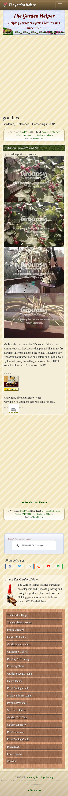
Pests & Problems (17, 703)
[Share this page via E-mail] (58, 566)
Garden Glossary (16, 724)
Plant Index (13, 746)
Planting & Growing (18, 659)
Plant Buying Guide (18, 688)
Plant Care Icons (16, 732)
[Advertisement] (34, 75)
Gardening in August (18, 644)
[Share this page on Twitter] (19, 566)
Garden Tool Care (17, 717)
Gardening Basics (17, 651)
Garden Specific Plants (19, 673)
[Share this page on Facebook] (9, 566)
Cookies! (12, 761)
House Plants (14, 681)
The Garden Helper (21, 4)
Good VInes (25, 132)
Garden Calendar (16, 637)
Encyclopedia (14, 754)
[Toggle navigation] (60, 4)
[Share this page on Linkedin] (29, 566)
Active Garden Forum (34, 502)
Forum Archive (15, 629)
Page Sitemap (47, 777)
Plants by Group (16, 666)
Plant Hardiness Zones (19, 695)
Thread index (37, 138)
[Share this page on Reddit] (38, 566)
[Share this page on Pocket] (48, 566)
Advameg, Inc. (33, 777)
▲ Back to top (34, 790)
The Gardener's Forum (19, 622)
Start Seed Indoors (17, 710)
